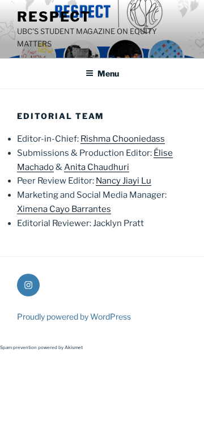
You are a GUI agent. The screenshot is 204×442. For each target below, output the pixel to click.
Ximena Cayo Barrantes (64, 209)
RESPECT (54, 16)
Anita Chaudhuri (96, 167)
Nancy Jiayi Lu (123, 181)
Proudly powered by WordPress (74, 316)
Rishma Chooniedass (122, 139)
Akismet (74, 347)
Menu (108, 73)
